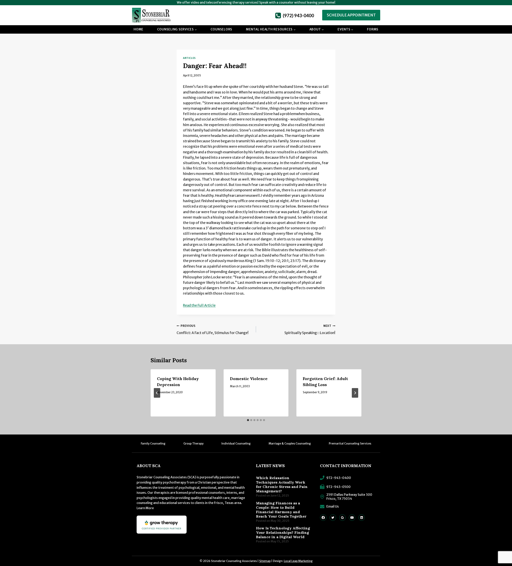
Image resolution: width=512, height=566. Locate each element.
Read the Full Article (199, 305)
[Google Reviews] (342, 517)
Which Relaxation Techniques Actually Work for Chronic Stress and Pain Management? (282, 484)
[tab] (248, 420)
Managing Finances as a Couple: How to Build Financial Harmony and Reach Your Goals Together (281, 510)
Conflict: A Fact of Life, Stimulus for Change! (213, 329)
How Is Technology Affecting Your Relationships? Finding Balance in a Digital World (283, 532)
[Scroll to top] (501, 549)
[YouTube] (352, 517)
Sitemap (265, 561)
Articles (189, 57)
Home (138, 29)
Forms (372, 29)
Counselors (221, 29)
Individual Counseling (236, 443)
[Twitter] (333, 517)
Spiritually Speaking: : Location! (309, 329)
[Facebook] (323, 517)
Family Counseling (153, 443)
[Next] (355, 393)
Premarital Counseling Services (350, 443)
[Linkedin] (361, 517)
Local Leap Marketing (298, 561)
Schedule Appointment (351, 15)
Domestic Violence (249, 378)
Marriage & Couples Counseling (290, 443)
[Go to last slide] (157, 393)
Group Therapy (193, 443)
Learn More (145, 508)
